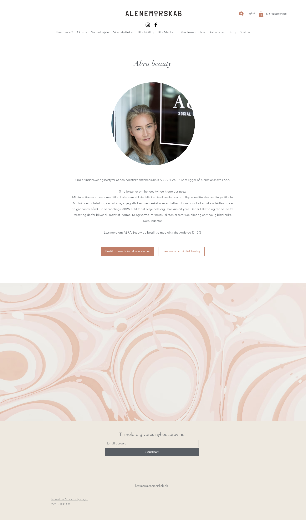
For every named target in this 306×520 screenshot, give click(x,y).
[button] (261, 14)
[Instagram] (148, 25)
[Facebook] (156, 25)
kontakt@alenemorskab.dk (151, 486)
